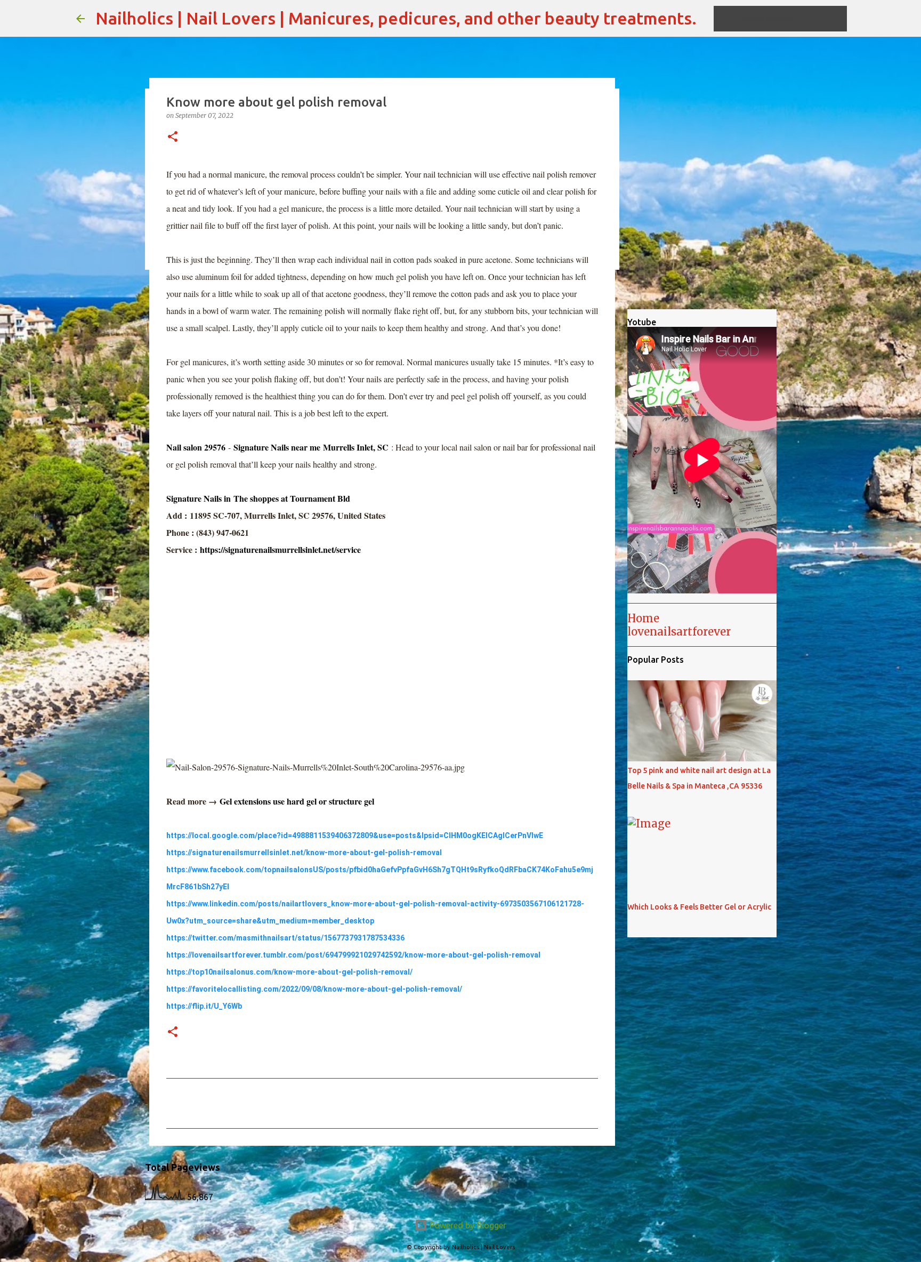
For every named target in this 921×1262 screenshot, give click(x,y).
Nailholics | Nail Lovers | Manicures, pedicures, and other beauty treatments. (396, 18)
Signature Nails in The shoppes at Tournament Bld (258, 498)
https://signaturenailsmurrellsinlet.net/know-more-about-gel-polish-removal (304, 852)
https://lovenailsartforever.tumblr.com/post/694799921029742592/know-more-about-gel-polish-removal (353, 955)
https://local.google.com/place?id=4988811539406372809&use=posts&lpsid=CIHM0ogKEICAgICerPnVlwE (354, 835)
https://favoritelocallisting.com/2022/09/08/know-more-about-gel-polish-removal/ (314, 989)
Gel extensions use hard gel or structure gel (297, 801)
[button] (172, 137)
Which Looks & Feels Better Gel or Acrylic (699, 907)
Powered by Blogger (466, 1225)
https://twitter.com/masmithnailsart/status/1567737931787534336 (285, 938)
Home (643, 618)
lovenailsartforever (679, 631)
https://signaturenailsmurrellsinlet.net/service (280, 549)
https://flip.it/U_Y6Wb (204, 1006)
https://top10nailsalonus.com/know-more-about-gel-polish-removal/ (289, 972)
